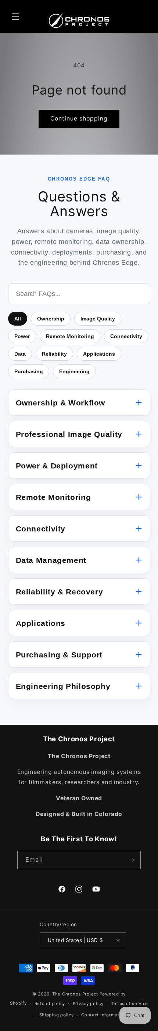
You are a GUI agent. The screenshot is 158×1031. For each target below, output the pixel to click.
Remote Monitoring (70, 336)
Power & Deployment (57, 465)
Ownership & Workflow (60, 402)
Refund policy (50, 1003)
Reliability (54, 354)
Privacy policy (88, 1003)
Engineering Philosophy (63, 686)
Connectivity (126, 336)
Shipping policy (56, 1014)
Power (22, 336)
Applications (99, 354)
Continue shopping (79, 118)
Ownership (50, 319)
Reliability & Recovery (59, 591)
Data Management (51, 560)
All (17, 319)
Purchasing (28, 371)
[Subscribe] (131, 860)
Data (20, 354)
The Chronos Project (75, 994)
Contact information (103, 1014)
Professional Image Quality (69, 434)
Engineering (74, 371)
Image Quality (97, 319)
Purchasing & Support (59, 654)
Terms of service (129, 1003)
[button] (15, 16)
